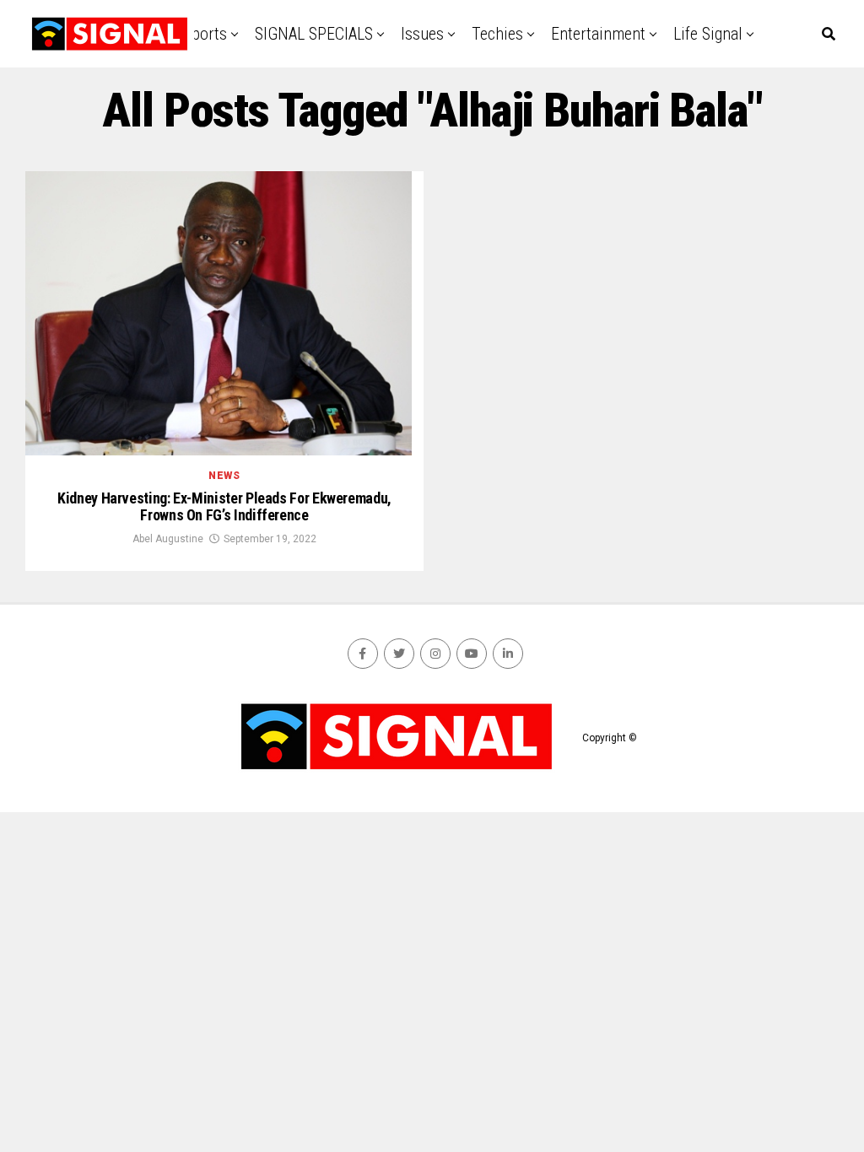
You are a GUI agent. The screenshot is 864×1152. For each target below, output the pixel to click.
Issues (422, 34)
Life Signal (707, 34)
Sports (205, 34)
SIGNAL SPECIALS (314, 34)
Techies (497, 34)
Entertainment (598, 34)
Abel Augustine (167, 539)
